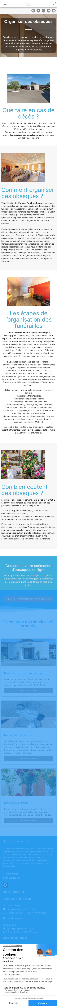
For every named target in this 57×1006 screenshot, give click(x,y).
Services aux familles (16, 802)
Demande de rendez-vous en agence (25, 673)
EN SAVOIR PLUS (28, 690)
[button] (5, 3)
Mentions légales (10, 874)
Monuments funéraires (17, 735)
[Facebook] (5, 885)
